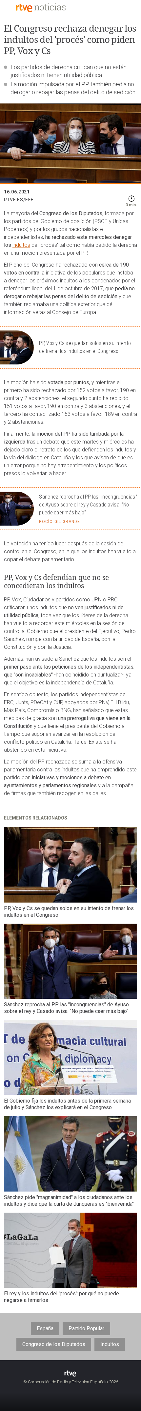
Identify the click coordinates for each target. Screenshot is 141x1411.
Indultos (109, 1344)
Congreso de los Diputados (53, 1344)
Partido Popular (86, 1328)
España (45, 1328)
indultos (21, 245)
